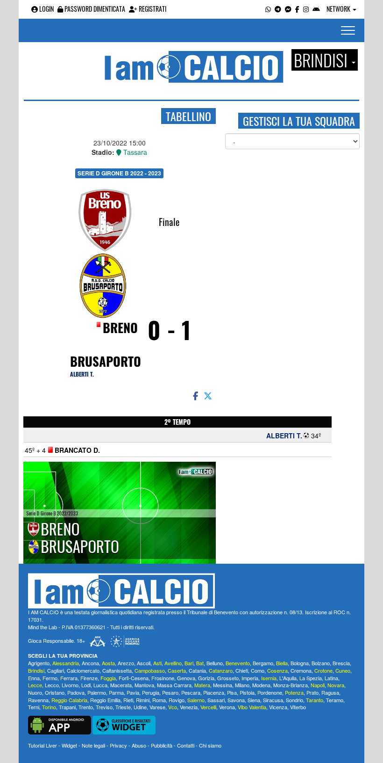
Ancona (90, 663)
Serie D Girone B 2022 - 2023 (119, 173)
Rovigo (176, 700)
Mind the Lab (42, 627)
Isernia (269, 678)
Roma (159, 700)
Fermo (50, 678)
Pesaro (170, 692)
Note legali (93, 745)
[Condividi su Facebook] (195, 395)
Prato (312, 692)
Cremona (301, 670)
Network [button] (339, 9)
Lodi (86, 685)
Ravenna (38, 700)
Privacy (118, 745)
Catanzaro (221, 670)
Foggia (108, 678)
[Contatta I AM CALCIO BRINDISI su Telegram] (278, 9)
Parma (116, 692)
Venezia (189, 707)
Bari (188, 663)
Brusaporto (105, 361)
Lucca (100, 685)
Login (46, 9)
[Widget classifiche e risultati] (124, 724)
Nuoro (35, 692)
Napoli (318, 685)
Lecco (52, 685)
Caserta (177, 670)
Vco (172, 707)
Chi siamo (210, 745)
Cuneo (342, 670)
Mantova (144, 685)
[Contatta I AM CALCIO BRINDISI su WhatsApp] (268, 9)
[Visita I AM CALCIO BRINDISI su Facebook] (297, 9)
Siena (254, 700)
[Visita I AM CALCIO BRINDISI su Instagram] (306, 9)
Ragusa (330, 692)
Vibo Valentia (252, 707)
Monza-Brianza (290, 685)
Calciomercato (83, 670)
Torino (49, 707)
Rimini (142, 700)
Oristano (54, 692)
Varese (157, 707)
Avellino (173, 663)
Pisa (232, 692)
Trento (85, 707)
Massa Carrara (174, 685)
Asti (157, 663)
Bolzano (321, 663)
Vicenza (278, 707)
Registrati (151, 9)
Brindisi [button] (322, 60)
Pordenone (269, 692)
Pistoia (247, 692)
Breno (120, 327)
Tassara (134, 152)
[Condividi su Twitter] (209, 395)
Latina (331, 678)
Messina (222, 685)
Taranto (314, 700)
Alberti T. (82, 374)
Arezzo (126, 663)
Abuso (139, 745)
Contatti (185, 745)
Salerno (196, 700)
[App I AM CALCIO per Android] (316, 9)
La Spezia (310, 678)
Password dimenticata (94, 9)
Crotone (323, 670)
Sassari (216, 700)
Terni (33, 707)
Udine (140, 707)
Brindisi (36, 670)
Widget (69, 745)
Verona (227, 707)
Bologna (300, 663)
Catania (197, 670)
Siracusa (273, 700)
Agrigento (39, 663)
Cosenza (277, 670)
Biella (282, 663)
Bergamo (263, 663)
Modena (261, 685)
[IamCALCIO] (191, 591)
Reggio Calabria (69, 700)
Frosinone (162, 678)
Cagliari (55, 670)
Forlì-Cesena (134, 678)
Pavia (133, 692)
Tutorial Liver (42, 745)
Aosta (108, 663)
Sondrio (294, 700)
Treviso (104, 707)
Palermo (96, 692)
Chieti (241, 670)
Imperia (249, 678)
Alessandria (65, 663)
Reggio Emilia (105, 700)
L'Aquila (288, 678)
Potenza (294, 692)
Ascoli (143, 663)
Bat (200, 663)
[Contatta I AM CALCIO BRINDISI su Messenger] (288, 9)
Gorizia (206, 678)
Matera (202, 685)
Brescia (341, 663)
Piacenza (213, 692)
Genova (186, 678)
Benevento (238, 663)
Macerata (121, 685)
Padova (76, 692)
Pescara (190, 692)
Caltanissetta (117, 670)
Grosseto (228, 678)
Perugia (150, 692)
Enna (34, 678)
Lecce (35, 685)
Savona (236, 700)
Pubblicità (161, 745)
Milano (242, 685)
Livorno (70, 685)
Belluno (214, 663)
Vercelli (208, 707)
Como (257, 670)
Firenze (89, 678)
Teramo (334, 700)
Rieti (128, 700)
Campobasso (150, 670)
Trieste (123, 707)
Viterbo (298, 707)
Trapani (67, 707)
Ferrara (69, 678)
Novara (335, 685)
